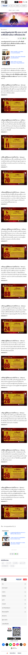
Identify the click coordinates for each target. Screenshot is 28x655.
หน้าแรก (10, 10)
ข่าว (11, 5)
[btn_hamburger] (26, 2)
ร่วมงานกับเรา (12, 653)
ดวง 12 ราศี (8, 563)
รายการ (17, 5)
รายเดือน (17, 10)
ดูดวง (14, 10)
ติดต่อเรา (19, 653)
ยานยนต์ (23, 5)
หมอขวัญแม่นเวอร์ (5, 566)
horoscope (12, 566)
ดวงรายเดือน (15, 563)
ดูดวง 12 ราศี (22, 563)
